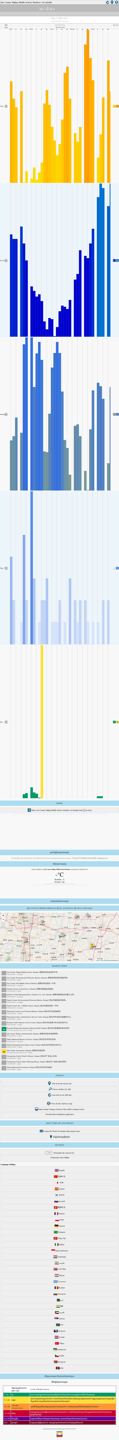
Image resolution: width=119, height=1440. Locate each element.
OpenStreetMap (106, 960)
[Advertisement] (59, 831)
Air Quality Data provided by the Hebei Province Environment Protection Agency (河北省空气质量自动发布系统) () (59, 858)
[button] (92, 946)
